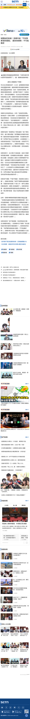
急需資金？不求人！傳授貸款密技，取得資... (14, 277)
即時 (5, 5)
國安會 (11, 75)
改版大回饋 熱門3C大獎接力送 (11, 267)
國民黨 (23, 505)
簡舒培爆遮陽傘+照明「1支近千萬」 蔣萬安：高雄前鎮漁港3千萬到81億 (15, 634)
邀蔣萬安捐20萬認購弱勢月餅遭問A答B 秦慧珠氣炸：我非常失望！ (24, 650)
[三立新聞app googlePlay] (17, 711)
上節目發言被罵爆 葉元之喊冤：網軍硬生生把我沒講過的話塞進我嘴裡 (5, 634)
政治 (24, 5)
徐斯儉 (5, 90)
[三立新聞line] (14, 707)
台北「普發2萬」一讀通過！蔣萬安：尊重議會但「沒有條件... (14, 490)
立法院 (6, 505)
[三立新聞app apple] (5, 711)
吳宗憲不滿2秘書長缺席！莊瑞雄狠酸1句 (14, 241)
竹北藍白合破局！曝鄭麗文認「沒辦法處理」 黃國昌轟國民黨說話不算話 (15, 666)
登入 (28, 1)
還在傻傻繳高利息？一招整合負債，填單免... (14, 280)
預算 (4, 87)
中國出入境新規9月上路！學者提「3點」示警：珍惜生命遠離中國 (5, 650)
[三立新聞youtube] (2, 707)
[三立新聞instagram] (10, 707)
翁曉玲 (4, 75)
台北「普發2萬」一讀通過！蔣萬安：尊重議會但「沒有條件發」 (14, 650)
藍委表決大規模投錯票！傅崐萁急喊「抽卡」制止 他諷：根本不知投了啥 (24, 666)
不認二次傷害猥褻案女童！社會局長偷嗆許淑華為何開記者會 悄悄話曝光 (24, 634)
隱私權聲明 (3, 715)
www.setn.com (14, 715)
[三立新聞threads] (23, 707)
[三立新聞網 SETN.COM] (1, 4)
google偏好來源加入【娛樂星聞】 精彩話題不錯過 (15, 270)
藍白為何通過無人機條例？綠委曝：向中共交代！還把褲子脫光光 (5, 666)
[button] (24, 1)
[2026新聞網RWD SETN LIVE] (2, 1)
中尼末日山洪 (11, 5)
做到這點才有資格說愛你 (9, 272)
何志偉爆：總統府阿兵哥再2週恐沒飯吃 (13, 244)
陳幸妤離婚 (19, 5)
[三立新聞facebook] (6, 707)
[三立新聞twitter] (19, 707)
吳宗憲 (25, 198)
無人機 (15, 505)
